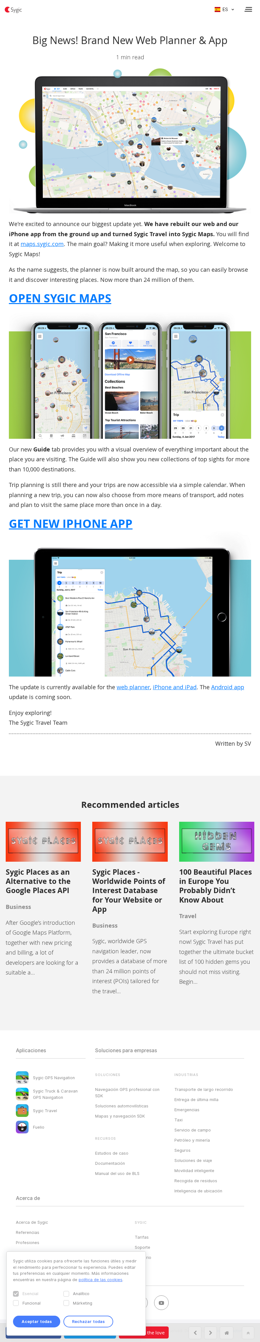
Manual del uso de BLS (117, 1173)
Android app (227, 687)
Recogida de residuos (195, 1180)
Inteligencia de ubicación (198, 1190)
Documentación (110, 1163)
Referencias (27, 1232)
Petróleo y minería (192, 1140)
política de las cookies (100, 1279)
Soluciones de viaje (193, 1160)
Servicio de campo (192, 1129)
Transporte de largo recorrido (203, 1089)
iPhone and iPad (175, 687)
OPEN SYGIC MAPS (60, 298)
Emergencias (186, 1109)
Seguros (182, 1150)
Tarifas (142, 1237)
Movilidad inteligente (194, 1170)
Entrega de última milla (196, 1099)
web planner (133, 687)
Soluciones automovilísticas (121, 1105)
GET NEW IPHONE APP (71, 523)
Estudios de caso (111, 1153)
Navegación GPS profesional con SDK (127, 1092)
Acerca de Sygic (32, 1222)
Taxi (178, 1119)
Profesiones (27, 1242)
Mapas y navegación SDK (120, 1115)
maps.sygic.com (42, 244)
